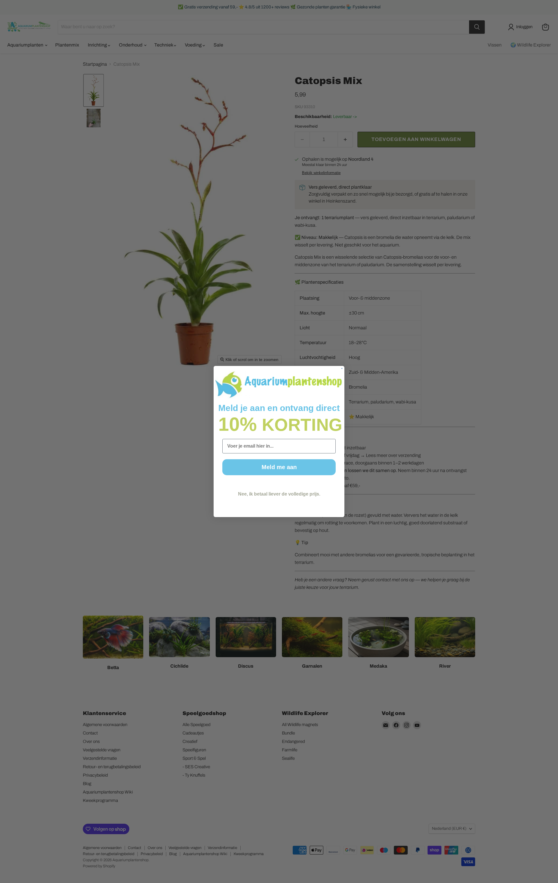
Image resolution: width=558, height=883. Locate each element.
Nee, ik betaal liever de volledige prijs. (279, 493)
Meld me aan (279, 467)
